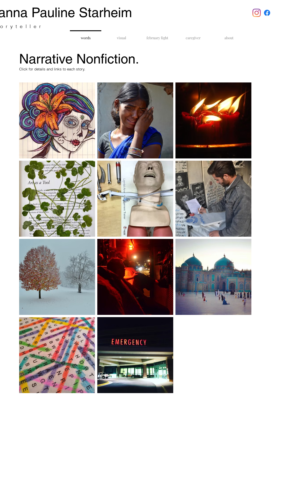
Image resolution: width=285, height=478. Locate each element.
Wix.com (94, 402)
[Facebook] (267, 13)
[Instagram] (256, 13)
